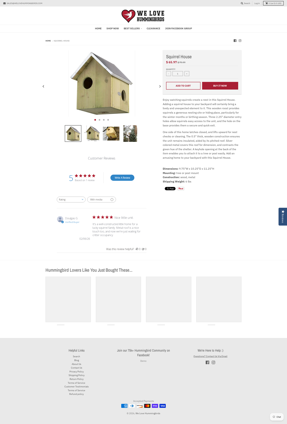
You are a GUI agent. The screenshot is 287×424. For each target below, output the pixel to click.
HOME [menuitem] (98, 28)
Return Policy (77, 379)
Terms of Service (76, 382)
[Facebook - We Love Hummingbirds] (235, 40)
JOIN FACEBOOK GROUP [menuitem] (178, 28)
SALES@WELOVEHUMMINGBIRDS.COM (24, 3)
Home (48, 41)
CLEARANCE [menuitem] (153, 28)
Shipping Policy (77, 375)
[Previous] (44, 86)
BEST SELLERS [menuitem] (132, 28)
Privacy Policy (76, 371)
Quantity (170, 69)
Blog (76, 360)
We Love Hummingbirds (148, 413)
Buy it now (220, 85)
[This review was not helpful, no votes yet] (143, 249)
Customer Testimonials (76, 386)
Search (76, 356)
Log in (257, 3)
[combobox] (71, 199)
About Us (76, 364)
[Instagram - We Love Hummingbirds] (240, 40)
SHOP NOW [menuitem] (112, 28)
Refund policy (76, 394)
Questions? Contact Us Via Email (210, 356)
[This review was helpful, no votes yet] (137, 249)
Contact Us (76, 367)
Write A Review (122, 177)
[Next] (160, 86)
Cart (275, 3)
